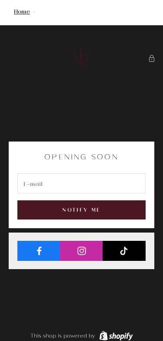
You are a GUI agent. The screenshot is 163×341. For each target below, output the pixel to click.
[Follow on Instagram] (81, 250)
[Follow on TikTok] (124, 250)
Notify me (81, 209)
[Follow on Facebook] (39, 250)
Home (22, 11)
